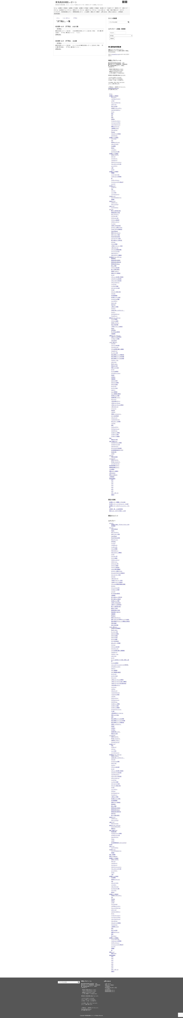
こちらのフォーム (115, 54)
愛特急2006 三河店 (115, 212)
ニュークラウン (114, 207)
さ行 (112, 483)
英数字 (112, 494)
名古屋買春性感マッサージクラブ (118, 842)
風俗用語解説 (57, 13)
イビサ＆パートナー (115, 99)
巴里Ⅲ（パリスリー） (116, 414)
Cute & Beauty (114, 231)
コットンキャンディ (115, 826)
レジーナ (113, 184)
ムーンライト (114, 166)
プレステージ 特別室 (116, 133)
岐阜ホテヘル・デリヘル (78, 10)
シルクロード (114, 160)
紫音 (112, 113)
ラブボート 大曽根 (115, 432)
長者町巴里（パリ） (115, 397)
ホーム (55, 8)
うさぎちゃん (114, 545)
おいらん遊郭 (114, 639)
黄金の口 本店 (114, 366)
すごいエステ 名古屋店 (116, 448)
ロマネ (112, 169)
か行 (112, 481)
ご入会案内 (86, 11)
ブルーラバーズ (114, 886)
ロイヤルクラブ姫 (115, 151)
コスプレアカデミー (115, 110)
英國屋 (112, 172)
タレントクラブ (114, 204)
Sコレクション (114, 539)
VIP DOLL (113, 330)
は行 (112, 489)
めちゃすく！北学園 (115, 421)
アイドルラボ (114, 904)
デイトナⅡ (113, 399)
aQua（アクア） (115, 154)
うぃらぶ (113, 223)
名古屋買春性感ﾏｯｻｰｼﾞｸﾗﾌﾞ (117, 450)
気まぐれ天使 (114, 106)
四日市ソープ (118, 8)
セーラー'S (113, 674)
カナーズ (113, 156)
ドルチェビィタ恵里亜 (116, 176)
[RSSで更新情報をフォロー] (126, 2)
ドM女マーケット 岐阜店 (116, 326)
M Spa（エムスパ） (115, 461)
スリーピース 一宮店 (116, 238)
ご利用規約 (120, 11)
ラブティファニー (115, 180)
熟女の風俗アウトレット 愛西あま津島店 (120, 621)
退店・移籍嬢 (112, 854)
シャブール (113, 284)
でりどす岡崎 (114, 244)
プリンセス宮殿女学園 (116, 249)
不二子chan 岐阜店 (115, 331)
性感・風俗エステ (114, 10)
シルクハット (114, 202)
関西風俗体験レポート (78, 11)
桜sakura (113, 615)
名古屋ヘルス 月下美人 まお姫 (66, 41)
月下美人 (59, 28)
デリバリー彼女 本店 (116, 291)
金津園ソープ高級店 (94, 8)
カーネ (112, 275)
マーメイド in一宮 (115, 251)
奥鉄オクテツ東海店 (115, 273)
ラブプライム (114, 430)
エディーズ (113, 104)
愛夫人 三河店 (114, 608)
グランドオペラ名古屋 (116, 280)
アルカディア (114, 351)
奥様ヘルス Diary (115, 367)
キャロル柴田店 (114, 371)
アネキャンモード (115, 222)
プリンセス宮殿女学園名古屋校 (118, 584)
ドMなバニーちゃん (115, 403)
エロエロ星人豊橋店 (115, 569)
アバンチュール (114, 347)
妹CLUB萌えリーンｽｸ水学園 (117, 356)
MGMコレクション (115, 142)
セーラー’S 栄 (114, 388)
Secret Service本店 (115, 236)
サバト (112, 112)
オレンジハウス (114, 823)
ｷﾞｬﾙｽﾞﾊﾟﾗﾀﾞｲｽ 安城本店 (116, 229)
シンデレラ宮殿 (114, 286)
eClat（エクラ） (115, 460)
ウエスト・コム (114, 360)
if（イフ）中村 (114, 352)
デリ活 (112, 290)
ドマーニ (113, 190)
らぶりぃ (113, 312)
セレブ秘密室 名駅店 (116, 393)
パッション (113, 408)
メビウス (113, 423)
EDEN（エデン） (115, 271)
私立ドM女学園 (114, 324)
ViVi (112, 140)
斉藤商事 (113, 379)
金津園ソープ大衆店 (73, 8)
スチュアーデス (114, 144)
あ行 (112, 479)
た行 (112, 485)
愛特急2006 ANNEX (115, 260)
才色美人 (113, 377)
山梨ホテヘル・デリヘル (90, 10)
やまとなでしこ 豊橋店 (116, 255)
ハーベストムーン (115, 194)
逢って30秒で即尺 (115, 269)
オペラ (112, 369)
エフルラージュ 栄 (115, 444)
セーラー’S (113, 386)
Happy (112, 328)
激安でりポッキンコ (115, 233)
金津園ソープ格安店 (62, 8)
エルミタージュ (114, 446)
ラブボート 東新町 (115, 436)
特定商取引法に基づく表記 (111, 987)
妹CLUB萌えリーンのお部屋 (117, 358)
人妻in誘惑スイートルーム (117, 713)
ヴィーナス (113, 138)
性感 (108, 10)
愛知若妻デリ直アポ (115, 612)
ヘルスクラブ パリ (115, 419)
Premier (113, 132)
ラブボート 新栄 (115, 434)
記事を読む (58, 34)
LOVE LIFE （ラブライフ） (118, 310)
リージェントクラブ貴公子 (117, 182)
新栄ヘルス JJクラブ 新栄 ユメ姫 (117, 510)
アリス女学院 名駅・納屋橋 (117, 349)
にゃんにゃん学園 (115, 299)
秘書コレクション (115, 126)
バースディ (113, 149)
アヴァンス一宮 (114, 218)
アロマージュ (114, 561)
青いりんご (113, 97)
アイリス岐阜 (114, 319)
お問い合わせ (104, 11)
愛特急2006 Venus (115, 264)
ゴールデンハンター (115, 373)
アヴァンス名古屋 (115, 267)
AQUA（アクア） (115, 322)
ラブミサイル (114, 135)
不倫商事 (113, 333)
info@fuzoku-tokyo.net (86, 1009)
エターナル (113, 362)
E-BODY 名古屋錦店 (115, 628)
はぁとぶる (113, 303)
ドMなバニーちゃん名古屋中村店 (118, 683)
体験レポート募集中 (95, 11)
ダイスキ (113, 242)
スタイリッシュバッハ (116, 162)
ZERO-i (113, 119)
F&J (112, 189)
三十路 (112, 711)
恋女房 (112, 375)
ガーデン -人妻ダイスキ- (116, 227)
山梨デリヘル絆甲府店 (116, 336)
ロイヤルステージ (115, 314)
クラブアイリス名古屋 (116, 278)
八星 (112, 167)
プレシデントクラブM (116, 164)
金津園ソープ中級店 (83, 8)
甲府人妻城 (113, 623)
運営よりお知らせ (112, 11)
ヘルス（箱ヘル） (102, 10)
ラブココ (113, 308)
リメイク (113, 591)
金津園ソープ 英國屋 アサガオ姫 (117, 502)
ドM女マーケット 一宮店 (116, 246)
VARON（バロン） (115, 740)
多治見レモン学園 (115, 395)
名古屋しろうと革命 (115, 297)
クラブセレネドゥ (115, 774)
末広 (112, 117)
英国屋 (112, 199)
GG (112, 115)
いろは (112, 100)
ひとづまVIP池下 (115, 416)
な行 (112, 487)
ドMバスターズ (114, 247)
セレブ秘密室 (114, 392)
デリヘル (56, 10)
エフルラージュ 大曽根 (116, 442)
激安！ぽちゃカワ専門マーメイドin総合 (120, 619)
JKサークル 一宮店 (115, 234)
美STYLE (113, 304)
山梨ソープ (111, 822)
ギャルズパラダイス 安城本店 (118, 573)
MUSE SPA (113, 452)
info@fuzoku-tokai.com (113, 88)
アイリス (113, 343)
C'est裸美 (113, 877)
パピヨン (113, 412)
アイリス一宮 (114, 216)
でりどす (113, 293)
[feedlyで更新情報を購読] (123, 2)
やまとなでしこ (114, 253)
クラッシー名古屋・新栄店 (117, 277)
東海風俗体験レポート (66, 2)
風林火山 (113, 828)
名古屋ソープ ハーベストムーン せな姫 (118, 504)
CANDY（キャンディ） (116, 108)
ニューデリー (114, 301)
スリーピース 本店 (115, 288)
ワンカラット (114, 316)
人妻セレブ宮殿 (114, 306)
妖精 (112, 425)
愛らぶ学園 (113, 265)
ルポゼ (112, 453)
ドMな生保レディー (115, 401)
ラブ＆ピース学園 (115, 338)
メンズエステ (57, 11)
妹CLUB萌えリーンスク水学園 (118, 720)
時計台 (112, 148)
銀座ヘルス (113, 953)
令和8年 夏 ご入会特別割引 (116, 509)
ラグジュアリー (114, 427)
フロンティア (114, 417)
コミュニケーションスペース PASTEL (119, 664)
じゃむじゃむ (114, 547)
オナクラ (122, 10)
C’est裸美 (113, 146)
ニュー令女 (113, 192)
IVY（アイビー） (115, 214)
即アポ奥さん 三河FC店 (116, 240)
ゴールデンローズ (115, 463)
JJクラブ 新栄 (114, 384)
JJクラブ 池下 (114, 380)
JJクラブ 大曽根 (115, 382)
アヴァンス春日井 (115, 220)
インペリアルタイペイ (116, 197)
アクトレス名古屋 (115, 345)
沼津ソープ (124, 8)
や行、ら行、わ (114, 492)
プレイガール (114, 130)
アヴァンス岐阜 (114, 321)
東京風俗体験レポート (66, 11)
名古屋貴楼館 (114, 295)
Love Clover (114, 340)
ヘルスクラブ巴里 (115, 694)
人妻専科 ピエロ (115, 128)
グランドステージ (115, 282)
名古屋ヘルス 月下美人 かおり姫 (66, 26)
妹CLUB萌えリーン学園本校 (117, 354)
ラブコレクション (115, 429)
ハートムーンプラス (115, 122)
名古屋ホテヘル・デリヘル (65, 10)
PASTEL (113, 410)
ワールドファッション (116, 709)
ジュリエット (114, 158)
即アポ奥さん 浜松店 (116, 599)
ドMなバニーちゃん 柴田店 (117, 405)
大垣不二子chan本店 (116, 225)
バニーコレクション (115, 124)
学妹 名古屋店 (114, 456)
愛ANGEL (113, 258)
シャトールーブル (115, 174)
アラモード (113, 187)
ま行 (112, 491)
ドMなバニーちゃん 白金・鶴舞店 (118, 681)
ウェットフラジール (115, 102)
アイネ (112, 554)
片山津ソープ (110, 8)
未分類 (110, 844)
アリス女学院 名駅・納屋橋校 (118, 650)
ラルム (112, 839)
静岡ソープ (111, 952)
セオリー (113, 390)
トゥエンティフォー (115, 121)
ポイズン (113, 586)
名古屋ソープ (103, 8)
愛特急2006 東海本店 (116, 262)
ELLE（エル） (114, 364)
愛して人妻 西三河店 (116, 210)
